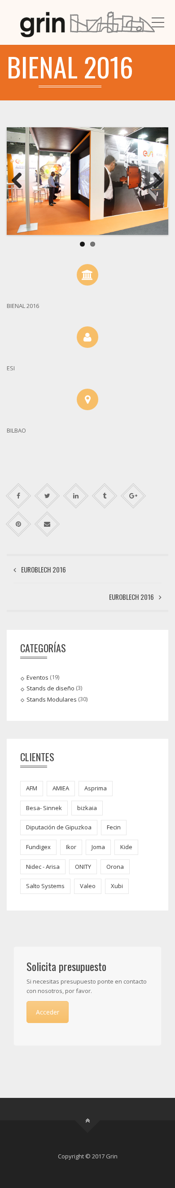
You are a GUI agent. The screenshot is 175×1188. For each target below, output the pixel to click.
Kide (126, 847)
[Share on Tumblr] (105, 495)
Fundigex (38, 847)
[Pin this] (18, 524)
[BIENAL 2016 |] (87, 22)
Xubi (117, 886)
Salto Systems (45, 886)
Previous (20, 181)
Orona (115, 867)
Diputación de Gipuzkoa (59, 827)
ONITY (83, 867)
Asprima (95, 788)
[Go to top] (88, 1120)
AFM (31, 788)
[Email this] (47, 524)
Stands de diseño (50, 688)
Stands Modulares (51, 699)
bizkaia (87, 808)
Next (155, 181)
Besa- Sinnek (44, 808)
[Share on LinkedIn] (76, 495)
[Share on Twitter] (47, 495)
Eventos (37, 677)
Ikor (71, 847)
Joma (98, 847)
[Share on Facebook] (18, 495)
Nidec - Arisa (43, 867)
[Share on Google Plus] (133, 495)
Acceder (47, 1012)
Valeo (88, 886)
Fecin (114, 827)
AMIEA (60, 788)
